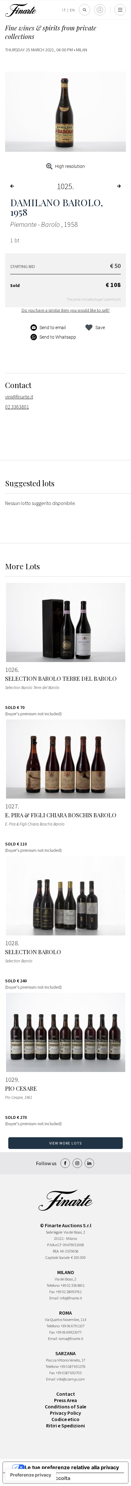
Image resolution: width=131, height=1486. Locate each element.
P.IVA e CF (54, 1244)
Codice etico (65, 1419)
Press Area (65, 1400)
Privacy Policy (65, 1413)
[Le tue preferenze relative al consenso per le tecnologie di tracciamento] (30, 1475)
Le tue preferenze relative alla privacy (72, 1467)
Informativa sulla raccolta (39, 1478)
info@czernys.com (71, 1379)
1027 (11, 806)
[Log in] (100, 10)
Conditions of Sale (65, 1406)
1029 (11, 1079)
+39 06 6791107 (73, 1325)
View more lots (65, 1143)
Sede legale (54, 1232)
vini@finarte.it (19, 396)
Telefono (52, 1285)
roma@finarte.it (71, 1338)
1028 (11, 943)
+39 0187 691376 (73, 1366)
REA (56, 1251)
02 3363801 (17, 407)
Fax (52, 1291)
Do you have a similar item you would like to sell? (66, 310)
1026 (11, 669)
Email (54, 1298)
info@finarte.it (71, 1298)
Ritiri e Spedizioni (65, 1425)
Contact (65, 1394)
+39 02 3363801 (73, 1285)
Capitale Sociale (57, 1257)
